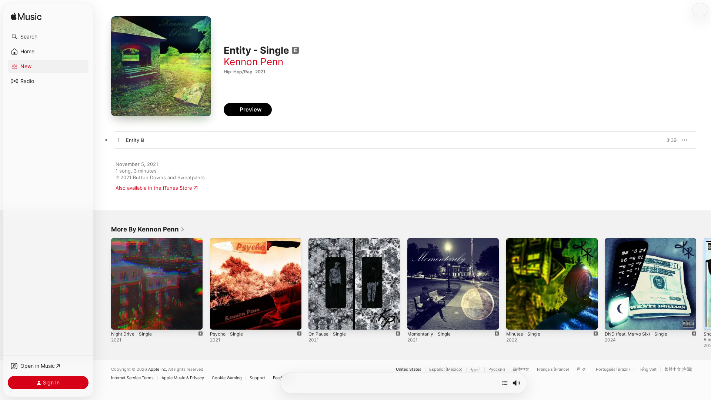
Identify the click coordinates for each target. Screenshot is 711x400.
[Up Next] (504, 383)
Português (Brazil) (613, 369)
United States (408, 369)
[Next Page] (703, 283)
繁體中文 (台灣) (678, 369)
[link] (148, 229)
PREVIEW (668, 140)
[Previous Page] (104, 283)
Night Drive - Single (133, 241)
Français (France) (553, 369)
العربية (475, 369)
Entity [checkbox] (132, 140)
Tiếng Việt (647, 369)
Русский (496, 369)
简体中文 (521, 369)
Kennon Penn (253, 61)
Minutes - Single (525, 241)
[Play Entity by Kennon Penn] (118, 140)
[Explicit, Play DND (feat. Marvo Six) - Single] (614, 320)
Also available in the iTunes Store (154, 188)
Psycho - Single (228, 241)
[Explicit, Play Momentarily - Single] (416, 320)
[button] (48, 36)
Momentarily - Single (431, 241)
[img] (26, 17)
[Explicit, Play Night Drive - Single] (120, 320)
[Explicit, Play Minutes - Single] (515, 320)
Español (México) (446, 369)
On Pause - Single (329, 241)
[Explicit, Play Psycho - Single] (219, 320)
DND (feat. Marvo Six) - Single (639, 241)
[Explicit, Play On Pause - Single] (317, 320)
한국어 (582, 369)
